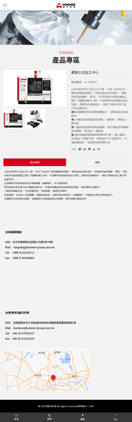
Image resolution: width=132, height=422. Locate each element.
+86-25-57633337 (23, 333)
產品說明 (35, 162)
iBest (91, 406)
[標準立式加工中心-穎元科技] (80, 149)
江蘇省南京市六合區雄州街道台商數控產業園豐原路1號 (44, 322)
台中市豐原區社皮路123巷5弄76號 (33, 242)
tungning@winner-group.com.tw (34, 247)
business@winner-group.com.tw (33, 328)
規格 (97, 162)
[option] (34, 88)
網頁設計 (82, 406)
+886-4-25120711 (23, 252)
